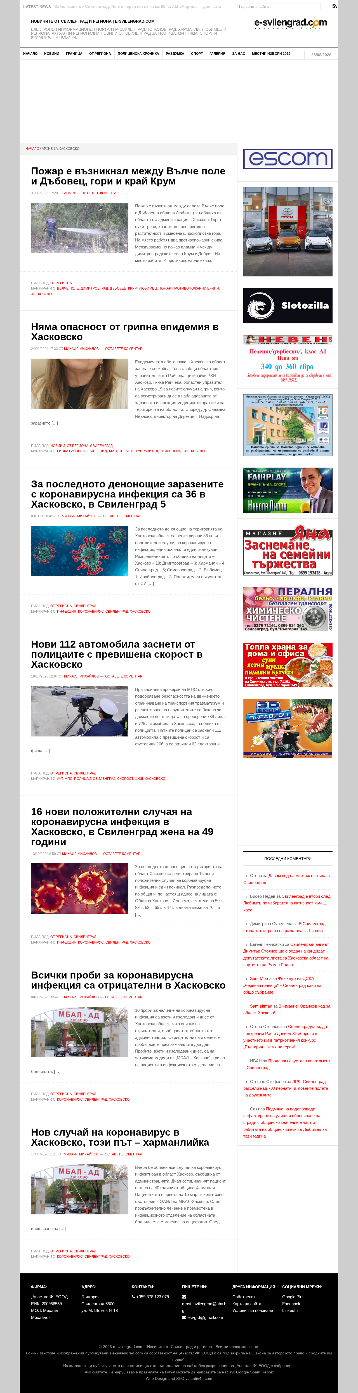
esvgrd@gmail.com (204, 1317)
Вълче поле (68, 288)
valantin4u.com (198, 1378)
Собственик (243, 1296)
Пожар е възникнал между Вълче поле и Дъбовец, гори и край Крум (128, 176)
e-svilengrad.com (128, 1346)
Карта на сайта (246, 1303)
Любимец (148, 288)
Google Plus (293, 1296)
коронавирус (91, 611)
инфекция (66, 611)
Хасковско (41, 294)
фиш (139, 779)
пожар (165, 288)
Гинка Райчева (71, 451)
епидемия (107, 451)
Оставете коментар (100, 193)
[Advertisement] (179, 101)
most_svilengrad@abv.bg (204, 1307)
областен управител (138, 451)
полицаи (82, 779)
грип (91, 451)
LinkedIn (290, 1310)
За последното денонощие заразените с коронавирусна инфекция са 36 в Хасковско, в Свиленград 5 (127, 494)
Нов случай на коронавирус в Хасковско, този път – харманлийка (120, 1137)
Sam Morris (261, 978)
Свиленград (101, 446)
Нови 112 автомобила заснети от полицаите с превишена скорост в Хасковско (117, 654)
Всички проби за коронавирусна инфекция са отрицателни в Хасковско (128, 980)
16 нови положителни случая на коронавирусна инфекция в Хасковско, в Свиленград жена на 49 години (122, 826)
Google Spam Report (255, 1372)
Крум (132, 288)
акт (60, 779)
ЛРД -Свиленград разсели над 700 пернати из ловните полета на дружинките (285, 1088)
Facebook (291, 1303)
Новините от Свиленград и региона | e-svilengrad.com (93, 21)
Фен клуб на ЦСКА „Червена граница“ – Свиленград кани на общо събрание (282, 985)
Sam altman (261, 1006)
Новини (57, 446)
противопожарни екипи (195, 288)
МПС (68, 779)
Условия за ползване (252, 1310)
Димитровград (94, 288)
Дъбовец (118, 288)
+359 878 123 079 (152, 1296)
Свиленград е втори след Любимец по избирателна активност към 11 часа (287, 903)
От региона (61, 283)
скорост (125, 779)
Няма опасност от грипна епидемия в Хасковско (125, 331)
